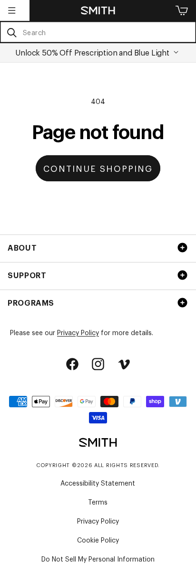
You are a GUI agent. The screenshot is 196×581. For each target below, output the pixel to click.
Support (27, 275)
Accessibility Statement (97, 482)
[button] (11, 10)
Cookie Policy (98, 539)
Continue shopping (98, 168)
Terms (98, 501)
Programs (31, 302)
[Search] (11, 32)
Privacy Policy (78, 332)
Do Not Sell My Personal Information (98, 558)
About (22, 247)
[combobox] (98, 32)
